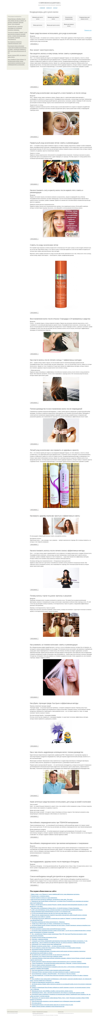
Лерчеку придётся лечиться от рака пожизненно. (44, 898)
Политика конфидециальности (38, 1013)
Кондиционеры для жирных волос (85, 18)
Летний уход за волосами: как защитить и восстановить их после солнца (58, 93)
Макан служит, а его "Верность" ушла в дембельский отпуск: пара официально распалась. (55, 894)
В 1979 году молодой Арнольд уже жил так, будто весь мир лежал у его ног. (52, 913)
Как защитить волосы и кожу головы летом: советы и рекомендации (56, 53)
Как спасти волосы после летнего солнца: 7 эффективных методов (55, 360)
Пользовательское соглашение (41, 1011)
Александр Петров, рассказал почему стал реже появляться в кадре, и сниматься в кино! (56, 972)
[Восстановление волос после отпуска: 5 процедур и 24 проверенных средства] (61, 342)
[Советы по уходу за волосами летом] (61, 284)
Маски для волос (37, 25)
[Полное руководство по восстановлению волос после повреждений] (61, 430)
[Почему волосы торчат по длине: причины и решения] (61, 625)
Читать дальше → (34, 43)
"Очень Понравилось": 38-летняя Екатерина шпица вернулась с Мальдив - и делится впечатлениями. (59, 963)
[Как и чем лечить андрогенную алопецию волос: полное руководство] (61, 782)
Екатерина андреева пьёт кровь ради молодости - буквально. (48, 922)
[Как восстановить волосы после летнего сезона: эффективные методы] (61, 578)
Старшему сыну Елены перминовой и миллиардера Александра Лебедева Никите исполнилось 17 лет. (60, 941)
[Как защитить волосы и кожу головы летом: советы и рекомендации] (61, 76)
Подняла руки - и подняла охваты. (40, 896)
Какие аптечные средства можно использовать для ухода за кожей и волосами (60, 802)
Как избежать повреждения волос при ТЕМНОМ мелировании (54, 822)
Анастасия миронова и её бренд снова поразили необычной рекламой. (51, 970)
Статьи (55, 8)
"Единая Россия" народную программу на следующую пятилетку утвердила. (15, 28)
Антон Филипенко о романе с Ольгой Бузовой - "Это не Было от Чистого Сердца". (54, 973)
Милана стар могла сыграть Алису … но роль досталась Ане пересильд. (51, 946)
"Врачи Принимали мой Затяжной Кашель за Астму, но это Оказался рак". (51, 911)
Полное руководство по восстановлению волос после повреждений (56, 409)
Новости (49, 8)
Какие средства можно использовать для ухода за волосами (53, 33)
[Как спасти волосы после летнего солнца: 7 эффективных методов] (61, 389)
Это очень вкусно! (36, 1003)
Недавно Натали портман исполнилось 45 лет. (44, 937)
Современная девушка (49, 3)
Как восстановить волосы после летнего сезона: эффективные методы (57, 551)
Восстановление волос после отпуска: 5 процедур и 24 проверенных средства (60, 319)
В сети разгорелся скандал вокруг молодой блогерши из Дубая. (49, 929)
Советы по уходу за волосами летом (44, 245)
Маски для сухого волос (53, 25)
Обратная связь (60, 1011)
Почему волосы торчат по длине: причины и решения (50, 596)
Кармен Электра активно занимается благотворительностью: (48, 1006)
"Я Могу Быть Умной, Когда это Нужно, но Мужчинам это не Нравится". (51, 923)
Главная (42, 8)
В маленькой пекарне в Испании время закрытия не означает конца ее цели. (52, 1005)
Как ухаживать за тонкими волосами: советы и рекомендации (54, 645)
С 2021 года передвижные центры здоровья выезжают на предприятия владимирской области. (57, 910)
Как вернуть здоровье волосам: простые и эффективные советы (55, 516)
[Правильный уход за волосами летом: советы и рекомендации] (61, 171)
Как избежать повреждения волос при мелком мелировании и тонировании (59, 843)
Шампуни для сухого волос (37, 18)
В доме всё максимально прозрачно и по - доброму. (46, 982)
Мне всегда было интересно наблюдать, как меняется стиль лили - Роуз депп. (52, 899)
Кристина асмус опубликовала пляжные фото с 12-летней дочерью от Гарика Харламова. (55, 908)
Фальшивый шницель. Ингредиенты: (41, 949)
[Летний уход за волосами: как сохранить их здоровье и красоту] (61, 485)
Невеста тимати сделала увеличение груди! (43, 965)
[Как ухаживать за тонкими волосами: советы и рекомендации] (61, 677)
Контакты (34, 1011)
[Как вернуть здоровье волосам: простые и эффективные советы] (61, 526)
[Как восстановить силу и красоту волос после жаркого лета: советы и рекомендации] (61, 223)
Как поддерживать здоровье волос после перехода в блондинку (54, 862)
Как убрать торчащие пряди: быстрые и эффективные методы (54, 703)
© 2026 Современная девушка (12, 1011)
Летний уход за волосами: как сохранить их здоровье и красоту (54, 450)
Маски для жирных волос (69, 25)
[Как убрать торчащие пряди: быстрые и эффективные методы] (61, 732)
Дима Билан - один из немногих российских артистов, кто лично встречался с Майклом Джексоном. (58, 942)
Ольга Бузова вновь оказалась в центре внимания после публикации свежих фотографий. (56, 1001)
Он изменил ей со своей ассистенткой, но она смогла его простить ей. (50, 954)
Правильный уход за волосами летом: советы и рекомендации (54, 143)
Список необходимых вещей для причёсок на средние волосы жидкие (57, 876)
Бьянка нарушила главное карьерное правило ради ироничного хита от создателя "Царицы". (57, 961)
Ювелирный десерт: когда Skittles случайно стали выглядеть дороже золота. (52, 991)
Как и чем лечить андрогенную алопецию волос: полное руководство (56, 752)
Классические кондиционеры (69, 18)
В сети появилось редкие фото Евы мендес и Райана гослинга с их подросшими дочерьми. (56, 948)
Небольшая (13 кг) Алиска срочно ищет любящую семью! (47, 956)
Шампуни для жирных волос (53, 18)
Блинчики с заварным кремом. (40, 939)
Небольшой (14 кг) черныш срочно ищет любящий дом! (46, 944)
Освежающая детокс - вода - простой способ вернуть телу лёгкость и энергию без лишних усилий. (58, 992)
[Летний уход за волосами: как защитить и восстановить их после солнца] (61, 123)
